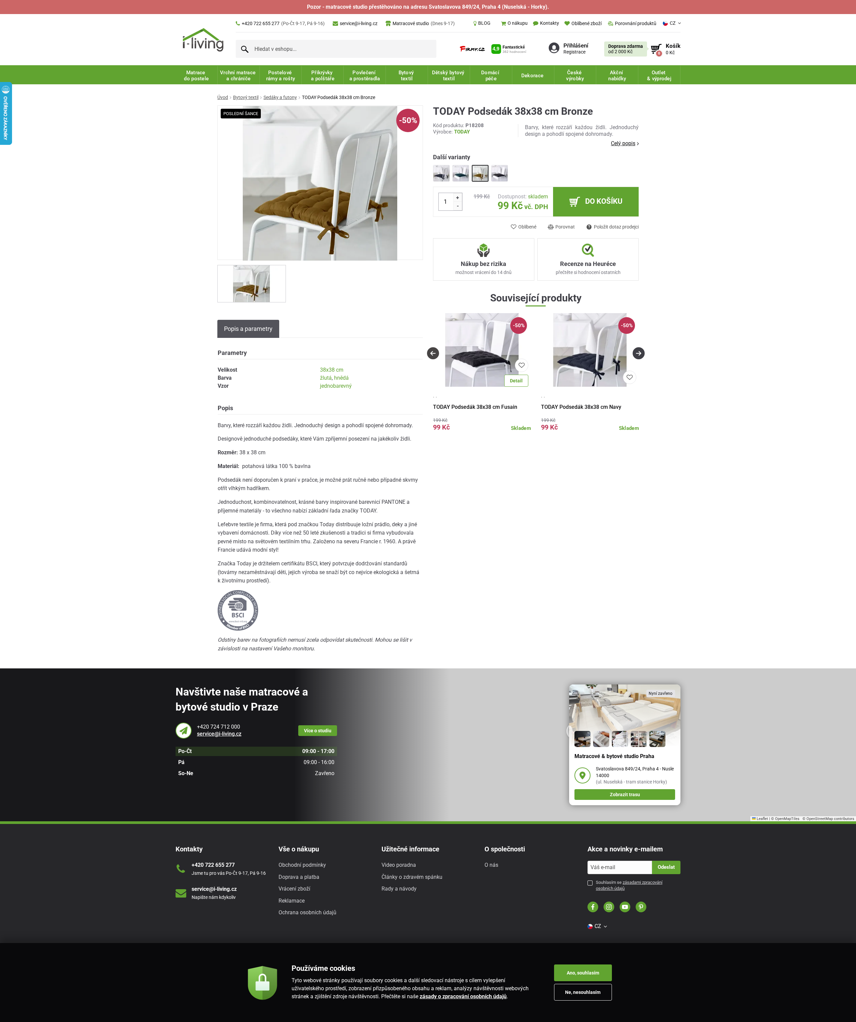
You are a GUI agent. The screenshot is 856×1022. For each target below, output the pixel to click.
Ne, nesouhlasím (583, 992)
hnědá (341, 378)
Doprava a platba (299, 877)
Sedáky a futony (280, 97)
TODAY (462, 132)
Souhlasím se (629, 885)
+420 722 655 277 (283, 23)
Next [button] (638, 353)
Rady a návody (399, 889)
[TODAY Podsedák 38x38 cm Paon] (460, 173)
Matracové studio (424, 23)
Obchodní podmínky (302, 865)
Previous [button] (433, 353)
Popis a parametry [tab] (248, 328)
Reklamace (292, 901)
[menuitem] (482, 23)
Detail (516, 380)
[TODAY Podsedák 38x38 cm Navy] (441, 173)
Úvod (222, 97)
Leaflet (762, 819)
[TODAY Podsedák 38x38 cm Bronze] (480, 173)
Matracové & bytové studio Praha (614, 756)
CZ (672, 23)
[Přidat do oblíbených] (521, 365)
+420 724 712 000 (218, 727)
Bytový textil (245, 97)
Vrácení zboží (294, 889)
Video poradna (399, 865)
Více (317, 730)
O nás (491, 865)
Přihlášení (575, 45)
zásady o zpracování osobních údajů (463, 996)
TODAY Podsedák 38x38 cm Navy (581, 407)
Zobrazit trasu (625, 794)
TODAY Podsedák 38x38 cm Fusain (475, 407)
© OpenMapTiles (785, 819)
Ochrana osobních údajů (307, 912)
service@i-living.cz (359, 23)
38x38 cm (331, 370)
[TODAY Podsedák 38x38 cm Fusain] (499, 173)
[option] (251, 283)
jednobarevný (336, 386)
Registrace (574, 52)
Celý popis (623, 143)
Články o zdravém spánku (412, 877)
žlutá (326, 378)
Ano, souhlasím (583, 972)
